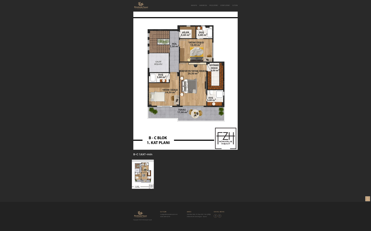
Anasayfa (194, 5)
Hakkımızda (203, 5)
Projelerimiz (213, 5)
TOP (368, 199)
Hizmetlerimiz (225, 5)
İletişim (235, 5)
